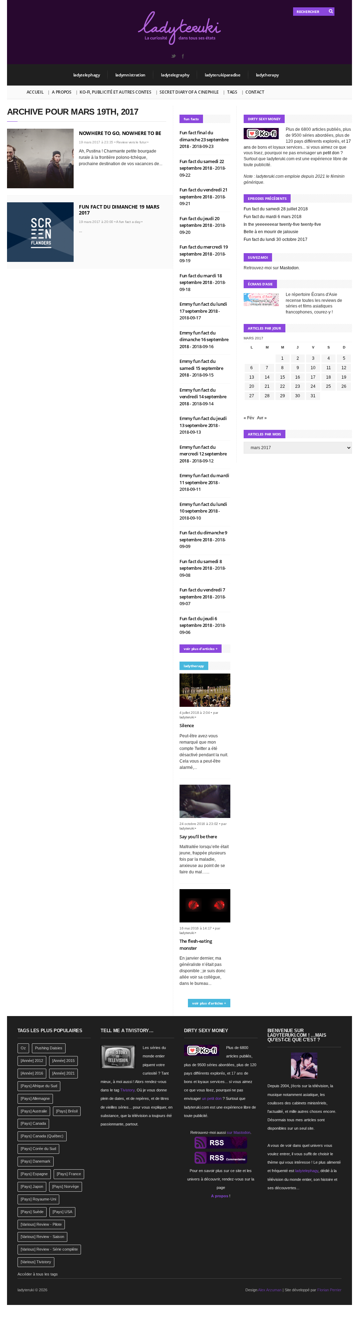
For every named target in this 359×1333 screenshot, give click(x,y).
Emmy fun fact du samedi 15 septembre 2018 (201, 368)
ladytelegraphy (175, 75)
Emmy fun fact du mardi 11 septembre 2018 (204, 479)
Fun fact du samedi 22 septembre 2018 (202, 164)
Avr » (262, 417)
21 (267, 386)
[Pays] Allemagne (35, 1098)
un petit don (328, 152)
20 (251, 386)
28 (267, 395)
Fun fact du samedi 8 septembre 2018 (201, 564)
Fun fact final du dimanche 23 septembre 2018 (204, 139)
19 (343, 377)
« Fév (249, 417)
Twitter (173, 56)
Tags (232, 92)
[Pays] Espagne (34, 1174)
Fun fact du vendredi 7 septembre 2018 (202, 593)
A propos (62, 92)
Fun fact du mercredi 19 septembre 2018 (204, 250)
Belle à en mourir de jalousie (271, 231)
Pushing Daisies (48, 1048)
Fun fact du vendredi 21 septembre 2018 (204, 193)
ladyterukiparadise (223, 75)
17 (313, 377)
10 (313, 367)
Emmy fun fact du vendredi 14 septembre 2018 (203, 397)
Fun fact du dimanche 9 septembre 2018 (203, 536)
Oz (23, 1048)
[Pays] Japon (32, 1186)
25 (328, 386)
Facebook (182, 56)
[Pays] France (69, 1174)
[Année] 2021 (63, 1073)
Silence (187, 725)
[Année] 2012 (32, 1060)
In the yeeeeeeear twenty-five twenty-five (282, 224)
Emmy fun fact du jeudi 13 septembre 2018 (203, 421)
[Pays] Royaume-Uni (38, 1199)
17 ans (237, 1073)
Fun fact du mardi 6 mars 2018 (273, 216)
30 (297, 395)
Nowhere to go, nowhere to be (120, 133)
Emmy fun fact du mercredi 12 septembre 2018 (203, 454)
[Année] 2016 (32, 1073)
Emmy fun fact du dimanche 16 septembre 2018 (204, 340)
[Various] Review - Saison (42, 1236)
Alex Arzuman (270, 1290)
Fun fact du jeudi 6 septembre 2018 (198, 622)
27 (251, 395)
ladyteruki (187, 717)
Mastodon (289, 267)
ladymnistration (130, 75)
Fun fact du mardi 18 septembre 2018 (201, 279)
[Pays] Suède (32, 1212)
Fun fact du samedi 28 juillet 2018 (276, 209)
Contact (254, 92)
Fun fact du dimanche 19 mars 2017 (119, 209)
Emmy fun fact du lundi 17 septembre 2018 (203, 307)
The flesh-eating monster (196, 944)
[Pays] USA (62, 1212)
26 (343, 386)
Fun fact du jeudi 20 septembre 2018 (199, 222)
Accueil (35, 92)
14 (267, 377)
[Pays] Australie (34, 1111)
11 (328, 367)
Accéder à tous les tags (38, 1274)
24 (313, 386)
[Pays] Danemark (35, 1161)
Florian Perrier (329, 1290)
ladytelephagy (86, 75)
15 (282, 377)
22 (282, 386)
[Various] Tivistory (36, 1262)
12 (343, 367)
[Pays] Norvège (65, 1186)
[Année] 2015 (63, 1060)
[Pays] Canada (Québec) (42, 1136)
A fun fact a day (128, 222)
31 (313, 395)
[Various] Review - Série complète (49, 1249)
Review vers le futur (131, 142)
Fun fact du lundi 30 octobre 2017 (275, 239)
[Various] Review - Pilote (41, 1224)
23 (297, 386)
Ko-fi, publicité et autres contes (115, 92)
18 (328, 377)
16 (297, 377)
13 (251, 377)
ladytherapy (267, 75)
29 (282, 395)
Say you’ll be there (198, 836)
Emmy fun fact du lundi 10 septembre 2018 (203, 507)
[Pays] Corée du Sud (38, 1148)
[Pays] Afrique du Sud (39, 1086)
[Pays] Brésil (66, 1111)
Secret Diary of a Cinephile (189, 92)
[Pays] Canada (33, 1123)
